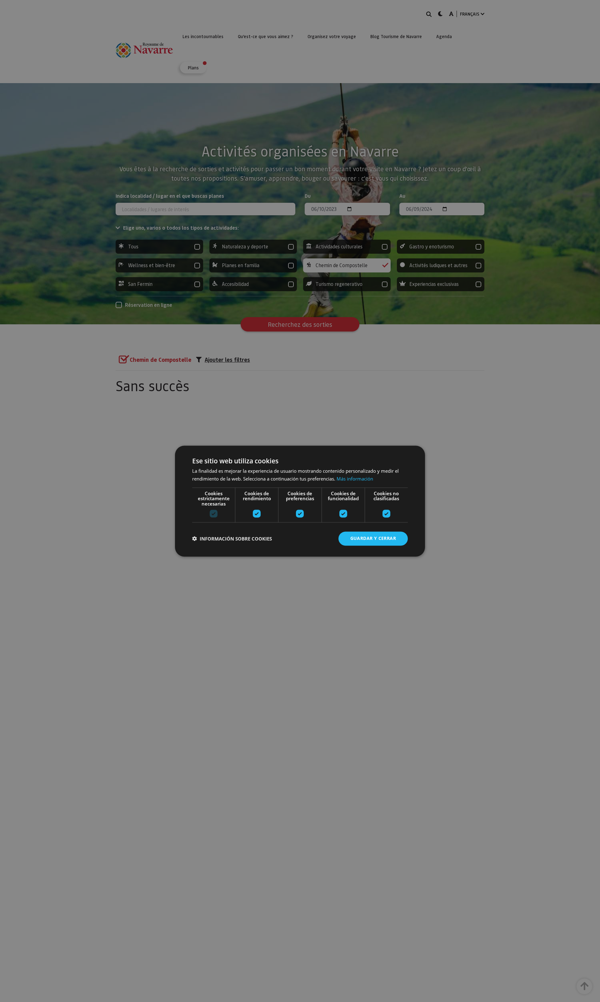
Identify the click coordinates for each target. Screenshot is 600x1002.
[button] (232, 538)
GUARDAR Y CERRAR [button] (373, 538)
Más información (355, 479)
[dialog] (300, 501)
